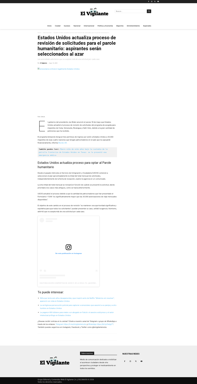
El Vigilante (43, 63)
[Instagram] (151, 1)
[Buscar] (149, 11)
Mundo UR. (62, 143)
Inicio (39, 33)
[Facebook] (148, 1)
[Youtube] (158, 1)
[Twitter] (155, 1)
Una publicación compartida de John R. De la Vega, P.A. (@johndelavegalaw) (73, 283)
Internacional (47, 33)
